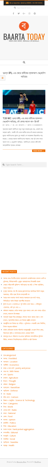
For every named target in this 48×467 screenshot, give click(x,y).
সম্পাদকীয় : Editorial (10, 432)
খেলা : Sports (19, 125)
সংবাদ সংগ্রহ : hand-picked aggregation (18, 429)
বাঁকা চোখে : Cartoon (10, 397)
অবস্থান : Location (10, 361)
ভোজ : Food (7, 416)
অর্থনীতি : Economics (11, 365)
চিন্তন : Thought (9, 381)
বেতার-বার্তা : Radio (10, 410)
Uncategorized (9, 355)
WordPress (37, 462)
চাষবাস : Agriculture (10, 377)
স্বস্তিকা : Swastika (10, 442)
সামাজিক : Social (9, 439)
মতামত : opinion (9, 419)
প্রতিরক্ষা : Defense (10, 390)
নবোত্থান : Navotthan (11, 387)
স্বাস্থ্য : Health (8, 445)
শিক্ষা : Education (9, 426)
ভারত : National (9, 413)
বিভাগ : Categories (10, 403)
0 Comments (37, 125)
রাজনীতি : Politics (9, 423)
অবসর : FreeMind (10, 358)
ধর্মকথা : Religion (9, 384)
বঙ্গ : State (7, 394)
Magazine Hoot (21, 462)
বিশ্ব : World (8, 406)
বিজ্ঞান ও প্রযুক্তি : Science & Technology (19, 400)
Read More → (38, 151)
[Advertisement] (24, 231)
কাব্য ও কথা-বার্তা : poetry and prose (16, 368)
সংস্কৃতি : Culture (9, 435)
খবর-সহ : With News (11, 371)
